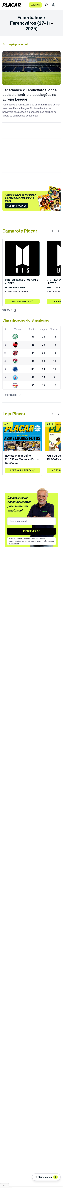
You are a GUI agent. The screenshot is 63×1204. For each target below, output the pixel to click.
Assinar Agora (16, 205)
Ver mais (7, 310)
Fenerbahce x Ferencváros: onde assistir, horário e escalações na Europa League (29, 94)
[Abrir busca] (46, 5)
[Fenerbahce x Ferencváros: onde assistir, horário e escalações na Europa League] (31, 68)
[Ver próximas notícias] (58, 231)
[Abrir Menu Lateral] (59, 5)
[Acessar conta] (53, 5)
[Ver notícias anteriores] (53, 231)
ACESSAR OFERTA (20, 301)
